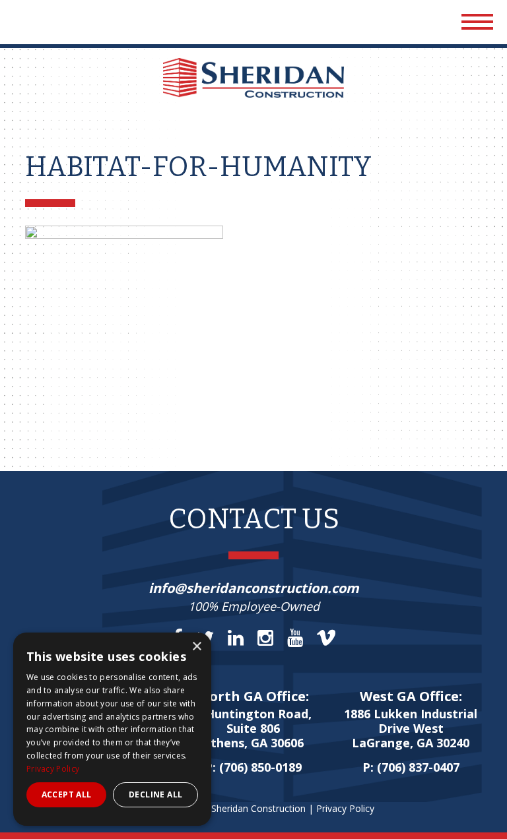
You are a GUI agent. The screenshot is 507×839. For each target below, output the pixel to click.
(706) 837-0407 (418, 767)
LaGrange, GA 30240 (410, 728)
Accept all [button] (67, 794)
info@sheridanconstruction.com (254, 588)
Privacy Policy (345, 808)
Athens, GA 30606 (253, 728)
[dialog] (112, 729)
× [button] (196, 647)
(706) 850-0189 (260, 767)
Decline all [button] (155, 794)
